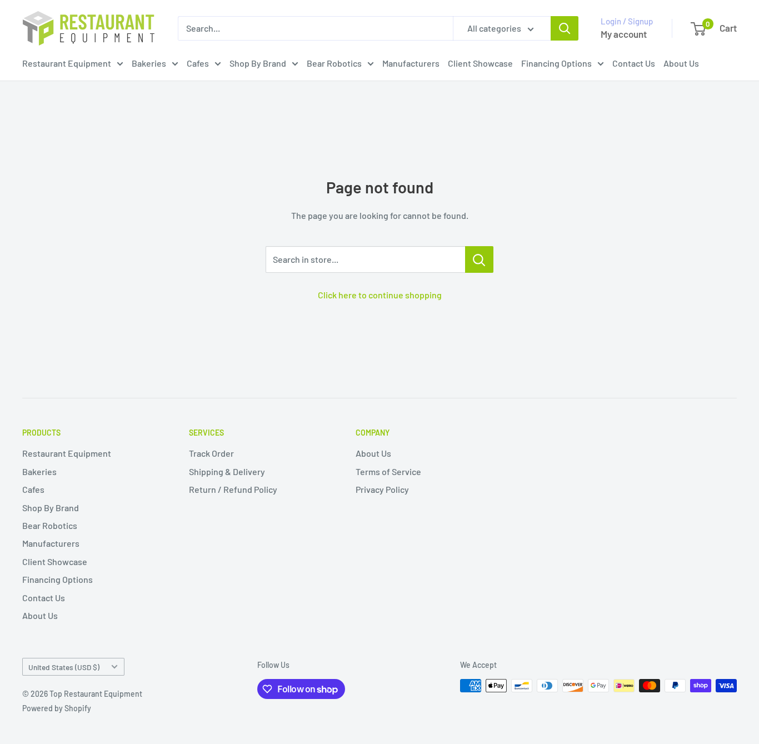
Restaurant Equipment (66, 63)
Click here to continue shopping (380, 294)
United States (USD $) (63, 667)
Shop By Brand (257, 63)
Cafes (198, 63)
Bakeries (149, 63)
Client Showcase (480, 63)
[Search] (564, 28)
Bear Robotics (334, 63)
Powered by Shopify (56, 708)
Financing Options (556, 63)
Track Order (211, 453)
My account (624, 33)
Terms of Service (388, 471)
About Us (681, 63)
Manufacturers (411, 63)
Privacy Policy (382, 489)
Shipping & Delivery (227, 471)
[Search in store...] (479, 259)
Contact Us (633, 63)
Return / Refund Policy (233, 489)
